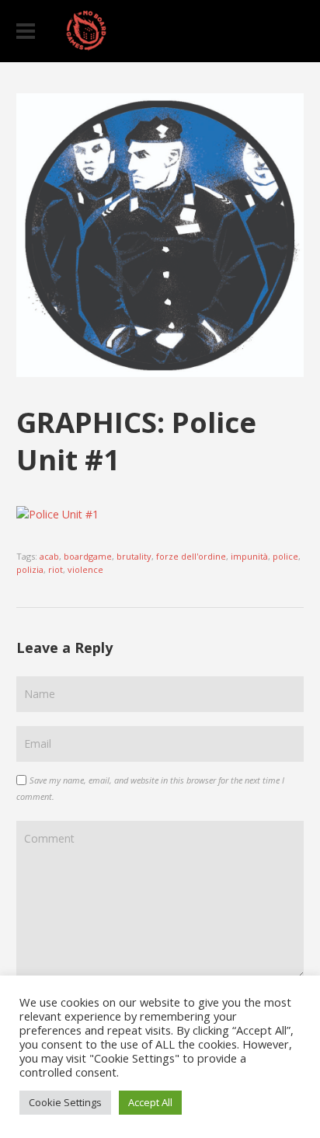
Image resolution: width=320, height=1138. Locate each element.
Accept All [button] (150, 1102)
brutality (134, 556)
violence (85, 569)
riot (55, 569)
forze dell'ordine (191, 556)
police (285, 556)
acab (49, 556)
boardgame (88, 556)
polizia (29, 569)
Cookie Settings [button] (65, 1102)
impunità (249, 556)
